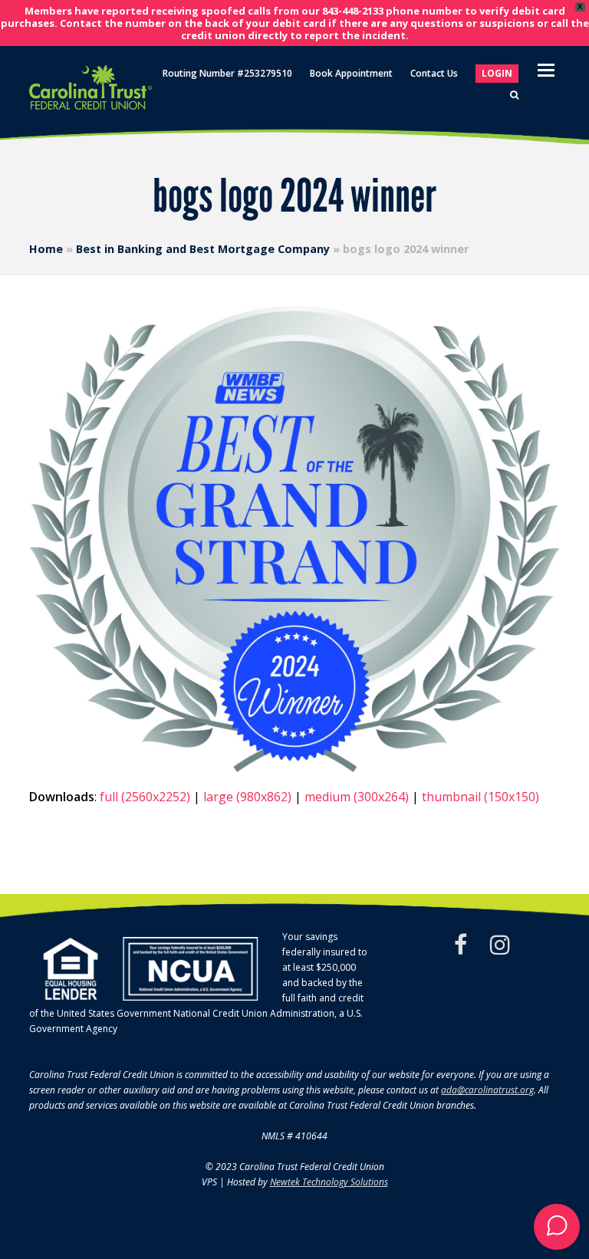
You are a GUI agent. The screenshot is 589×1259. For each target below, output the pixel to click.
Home (46, 249)
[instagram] (500, 944)
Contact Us (434, 73)
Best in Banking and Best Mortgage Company (203, 249)
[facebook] (460, 944)
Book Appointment (351, 73)
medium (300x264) (356, 796)
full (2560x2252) (145, 796)
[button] (557, 1227)
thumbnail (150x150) (480, 796)
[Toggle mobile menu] (546, 69)
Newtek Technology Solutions (329, 1181)
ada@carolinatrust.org (487, 1089)
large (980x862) (247, 796)
